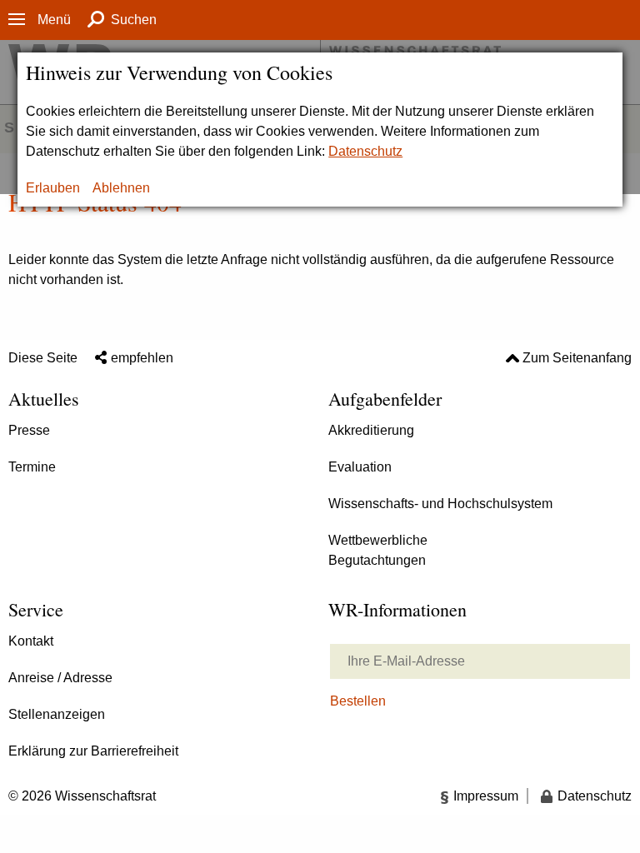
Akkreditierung (371, 430)
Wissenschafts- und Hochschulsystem (440, 503)
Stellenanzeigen (56, 714)
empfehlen (142, 358)
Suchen (134, 19)
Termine (32, 467)
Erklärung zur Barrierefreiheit (93, 751)
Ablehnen (121, 188)
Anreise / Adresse (60, 678)
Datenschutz (365, 151)
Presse (29, 430)
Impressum (485, 796)
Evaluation (360, 467)
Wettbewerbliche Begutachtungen (378, 550)
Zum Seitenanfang (577, 358)
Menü (54, 19)
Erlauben (53, 188)
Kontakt (30, 641)
